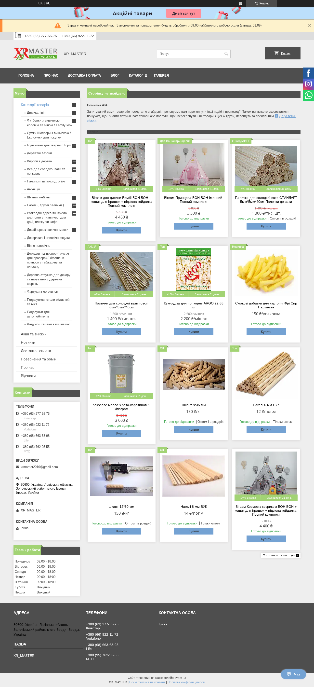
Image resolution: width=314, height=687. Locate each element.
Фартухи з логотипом (42, 291)
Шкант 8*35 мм (194, 405)
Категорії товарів (35, 105)
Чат (297, 674)
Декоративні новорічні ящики (48, 238)
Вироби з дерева (39, 161)
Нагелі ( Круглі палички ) (45, 205)
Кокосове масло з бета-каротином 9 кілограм (121, 407)
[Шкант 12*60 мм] (121, 476)
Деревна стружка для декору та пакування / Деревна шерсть (48, 279)
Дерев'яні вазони (39, 153)
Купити (121, 230)
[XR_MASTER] (35, 53)
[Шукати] (226, 54)
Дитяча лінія (36, 112)
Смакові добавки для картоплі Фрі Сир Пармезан (266, 305)
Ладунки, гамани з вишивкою (48, 324)
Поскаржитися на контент (147, 682)
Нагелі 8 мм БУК (194, 506)
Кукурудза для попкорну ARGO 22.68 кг (193, 305)
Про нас (51, 75)
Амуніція (33, 189)
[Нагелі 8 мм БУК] (193, 476)
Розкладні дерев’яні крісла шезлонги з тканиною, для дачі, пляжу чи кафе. (47, 217)
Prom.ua (180, 678)
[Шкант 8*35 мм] (193, 374)
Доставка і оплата (84, 75)
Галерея (161, 75)
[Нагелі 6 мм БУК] (266, 374)
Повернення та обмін (38, 359)
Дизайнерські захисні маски (47, 230)
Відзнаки (28, 376)
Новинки (28, 342)
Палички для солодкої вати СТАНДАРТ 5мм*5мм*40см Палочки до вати (266, 200)
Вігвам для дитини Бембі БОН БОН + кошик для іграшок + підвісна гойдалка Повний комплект (121, 201)
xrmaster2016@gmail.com (39, 467)
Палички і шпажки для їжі (46, 181)
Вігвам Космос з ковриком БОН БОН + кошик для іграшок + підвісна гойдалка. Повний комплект (266, 510)
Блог (115, 75)
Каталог (136, 75)
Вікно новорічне (38, 245)
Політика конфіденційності (186, 682)
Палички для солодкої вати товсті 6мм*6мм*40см (121, 305)
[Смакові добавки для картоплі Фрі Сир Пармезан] (266, 272)
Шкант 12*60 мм (121, 506)
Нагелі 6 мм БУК (266, 405)
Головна (26, 75)
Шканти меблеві (39, 197)
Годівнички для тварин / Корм (49, 145)
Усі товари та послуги (279, 555)
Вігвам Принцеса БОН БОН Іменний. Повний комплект (193, 200)
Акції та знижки (33, 334)
